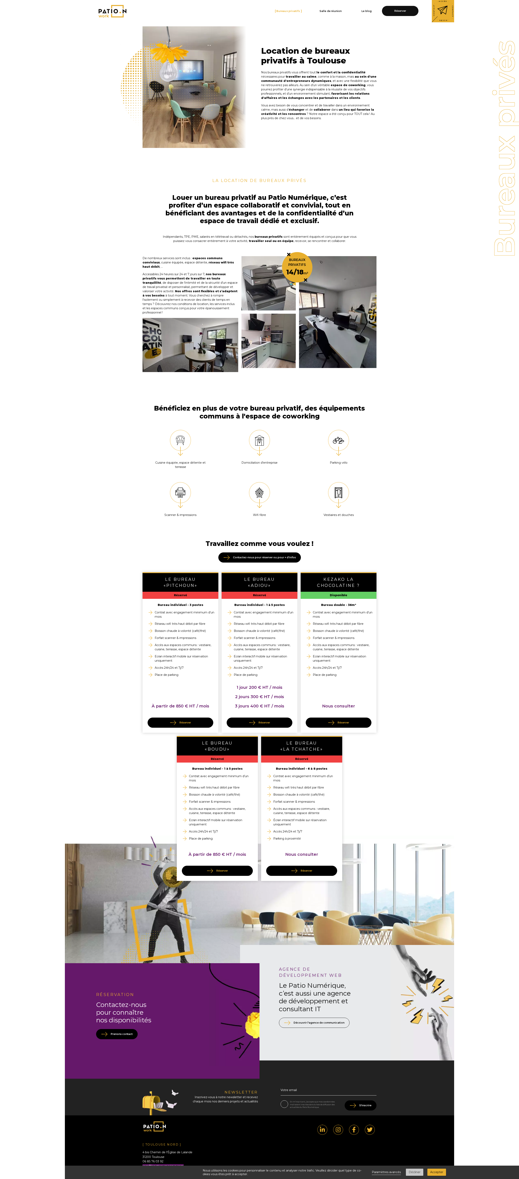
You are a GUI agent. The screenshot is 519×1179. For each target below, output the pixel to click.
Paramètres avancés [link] (386, 1172)
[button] (504, 1115)
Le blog (366, 11)
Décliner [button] (414, 1172)
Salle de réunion (331, 11)
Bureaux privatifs (288, 11)
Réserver (400, 10)
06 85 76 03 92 (153, 1161)
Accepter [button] (436, 1172)
